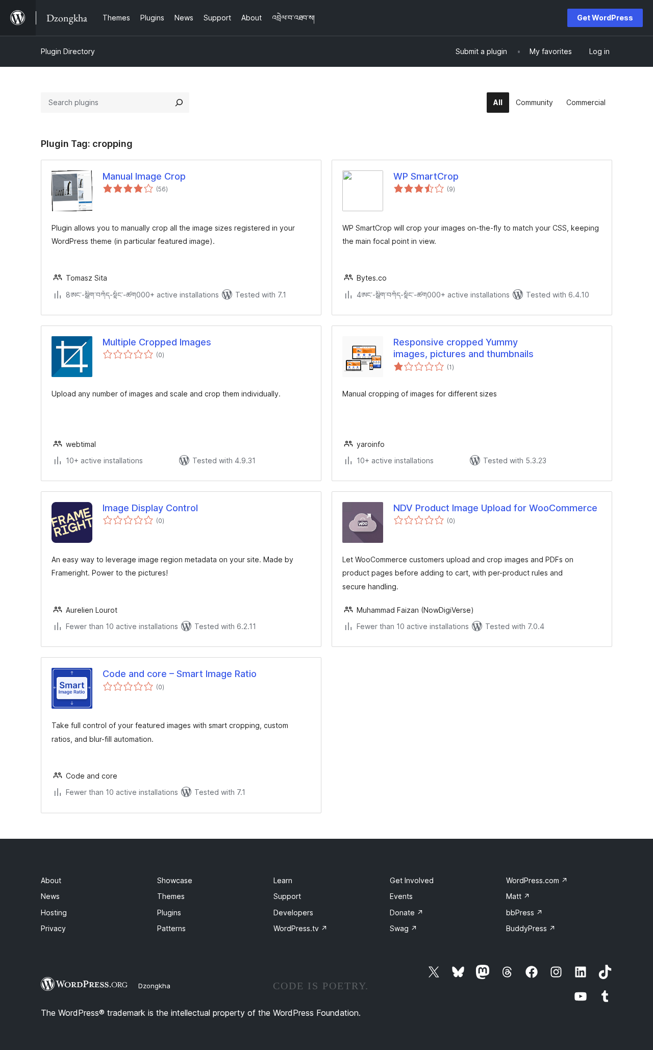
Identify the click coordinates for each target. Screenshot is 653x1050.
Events (401, 896)
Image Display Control (150, 508)
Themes (171, 896)
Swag (403, 928)
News (50, 896)
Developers (293, 912)
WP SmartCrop (426, 176)
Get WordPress (605, 17)
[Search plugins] (179, 102)
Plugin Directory (68, 51)
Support (287, 896)
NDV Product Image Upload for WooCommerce (495, 508)
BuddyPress (531, 928)
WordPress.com (537, 880)
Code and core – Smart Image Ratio (180, 673)
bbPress (524, 912)
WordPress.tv (300, 928)
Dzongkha (154, 986)
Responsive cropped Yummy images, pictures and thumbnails (463, 348)
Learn (282, 880)
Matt (518, 896)
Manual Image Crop (144, 176)
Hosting (54, 912)
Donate (406, 912)
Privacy (53, 928)
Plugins (169, 912)
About (51, 880)
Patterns (171, 928)
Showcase (174, 880)
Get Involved (412, 880)
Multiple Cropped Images (157, 342)
